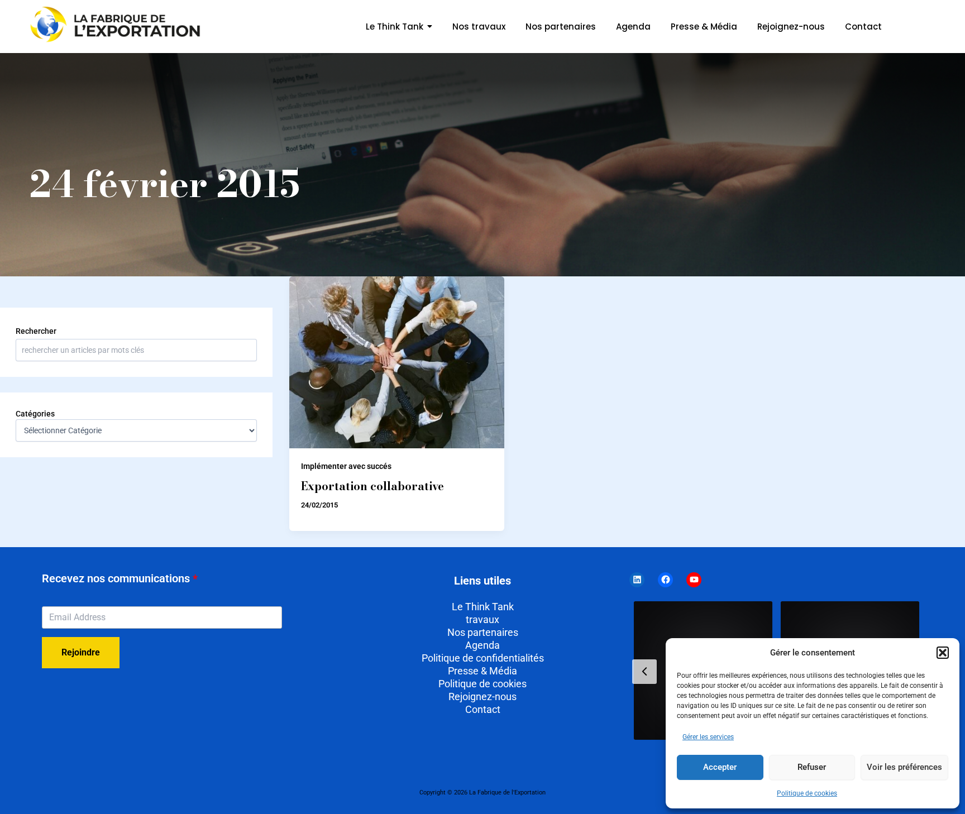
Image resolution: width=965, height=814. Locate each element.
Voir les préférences (904, 767)
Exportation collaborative (372, 486)
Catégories (35, 413)
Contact (482, 709)
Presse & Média (482, 671)
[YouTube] (693, 579)
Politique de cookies (807, 793)
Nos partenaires (482, 632)
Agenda (482, 645)
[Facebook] (665, 579)
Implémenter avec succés (346, 466)
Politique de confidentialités (483, 658)
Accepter (720, 767)
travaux (482, 619)
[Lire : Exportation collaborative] (396, 362)
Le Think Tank (483, 606)
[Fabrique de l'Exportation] (117, 25)
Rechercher (36, 331)
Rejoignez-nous (482, 696)
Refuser (811, 767)
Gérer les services (708, 737)
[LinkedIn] (636, 579)
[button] (942, 652)
